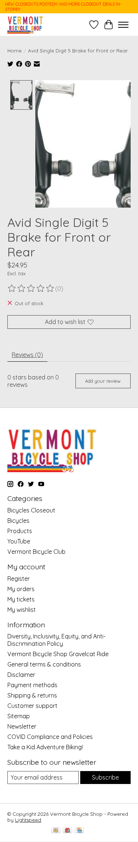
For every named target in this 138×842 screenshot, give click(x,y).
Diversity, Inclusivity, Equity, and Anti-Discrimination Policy (56, 640)
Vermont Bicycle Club (36, 551)
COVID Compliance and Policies (50, 736)
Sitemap (18, 716)
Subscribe (105, 777)
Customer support (32, 705)
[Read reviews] (31, 288)
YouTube (18, 541)
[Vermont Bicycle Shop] (25, 25)
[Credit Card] (79, 830)
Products (19, 531)
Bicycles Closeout (31, 510)
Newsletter (21, 726)
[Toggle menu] (123, 24)
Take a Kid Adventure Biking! (45, 747)
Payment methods (32, 685)
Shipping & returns (32, 695)
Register (18, 578)
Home (14, 51)
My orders (21, 589)
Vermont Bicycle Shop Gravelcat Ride (58, 654)
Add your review (103, 381)
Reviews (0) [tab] (27, 354)
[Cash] (55, 830)
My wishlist (21, 609)
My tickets (21, 599)
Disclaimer (21, 674)
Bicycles (18, 520)
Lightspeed (28, 820)
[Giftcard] (67, 830)
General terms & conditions (44, 664)
